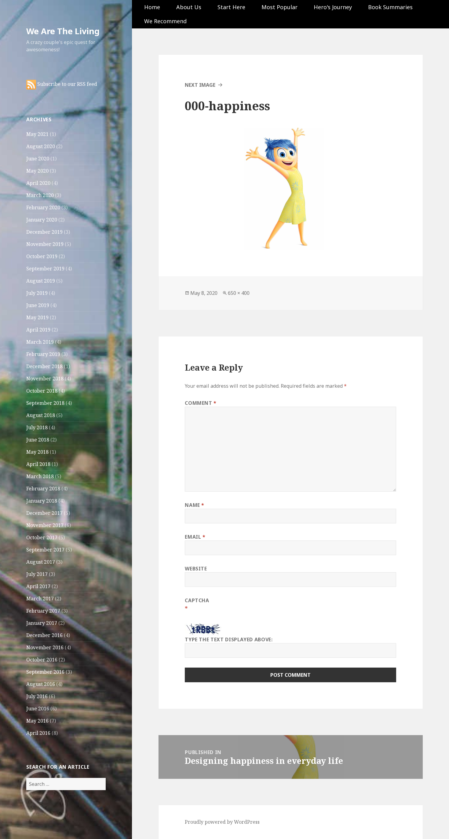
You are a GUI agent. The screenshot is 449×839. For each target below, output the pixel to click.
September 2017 (45, 549)
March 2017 (40, 598)
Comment (201, 403)
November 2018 (45, 378)
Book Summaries (390, 7)
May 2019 (37, 317)
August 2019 (40, 280)
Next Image (200, 85)
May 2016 (37, 720)
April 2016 (38, 733)
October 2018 (41, 390)
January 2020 (41, 219)
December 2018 (44, 366)
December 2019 (44, 232)
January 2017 (41, 623)
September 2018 (45, 403)
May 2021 (37, 134)
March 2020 (40, 195)
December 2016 (44, 635)
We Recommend (165, 21)
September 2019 (45, 268)
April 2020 (38, 183)
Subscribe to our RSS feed (66, 84)
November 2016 (45, 647)
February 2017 (43, 610)
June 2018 (37, 439)
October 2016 (41, 659)
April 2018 (38, 464)
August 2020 (40, 146)
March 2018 (40, 476)
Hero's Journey (333, 7)
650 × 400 (239, 293)
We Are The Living (63, 31)
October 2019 (41, 256)
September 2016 (45, 672)
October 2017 (41, 537)
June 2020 (37, 158)
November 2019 (45, 244)
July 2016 (37, 696)
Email (195, 536)
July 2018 (37, 427)
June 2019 (37, 305)
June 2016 (37, 708)
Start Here (231, 7)
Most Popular (279, 7)
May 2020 (37, 170)
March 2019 (40, 342)
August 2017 (40, 562)
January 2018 (41, 500)
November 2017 (45, 525)
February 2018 (43, 488)
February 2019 (43, 354)
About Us (188, 7)
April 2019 (38, 329)
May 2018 (37, 452)
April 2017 (38, 586)
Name (194, 505)
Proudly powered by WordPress (222, 822)
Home (152, 7)
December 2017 (44, 513)
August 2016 (40, 684)
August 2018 (40, 415)
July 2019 (37, 293)
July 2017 (37, 574)
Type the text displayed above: (228, 639)
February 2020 (43, 207)
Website (196, 568)
